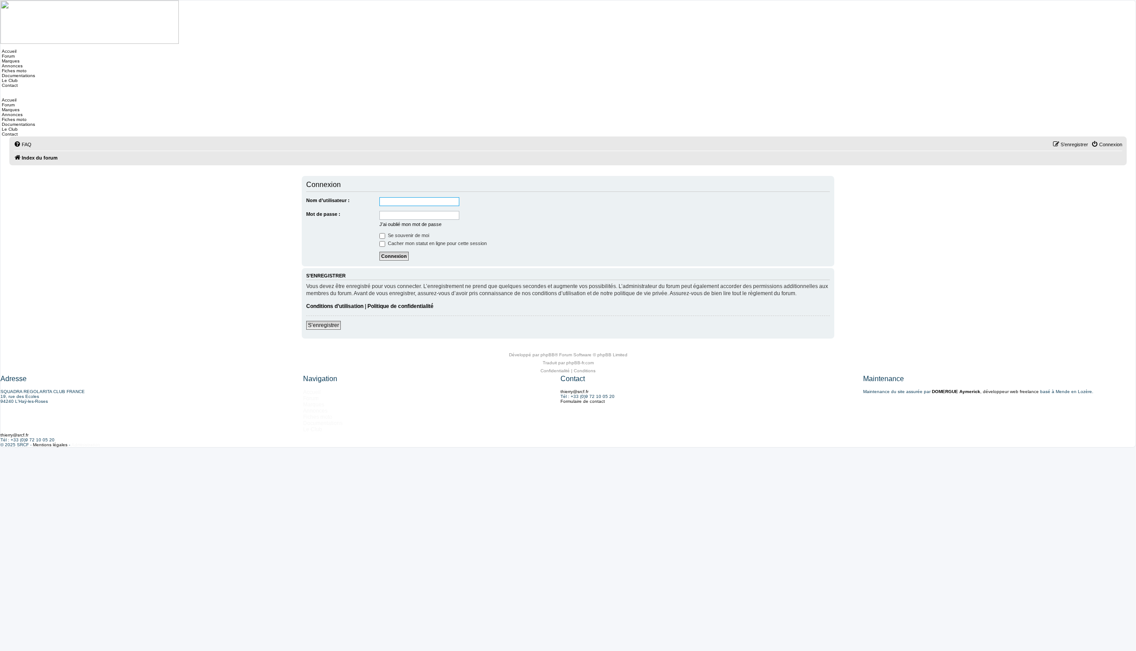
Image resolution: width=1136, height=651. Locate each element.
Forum (7, 56)
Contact (9, 85)
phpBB (547, 354)
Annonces (11, 65)
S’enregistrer (323, 325)
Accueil (8, 51)
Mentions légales (50, 444)
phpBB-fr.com (580, 362)
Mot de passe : (323, 214)
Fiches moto (13, 70)
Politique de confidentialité (400, 306)
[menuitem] (23, 144)
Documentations (17, 75)
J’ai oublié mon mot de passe (410, 224)
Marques (10, 60)
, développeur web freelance (985, 391)
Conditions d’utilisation (334, 306)
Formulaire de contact (582, 401)
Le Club (9, 80)
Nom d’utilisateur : (328, 200)
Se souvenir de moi (408, 235)
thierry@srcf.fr (574, 391)
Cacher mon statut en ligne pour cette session (437, 243)
